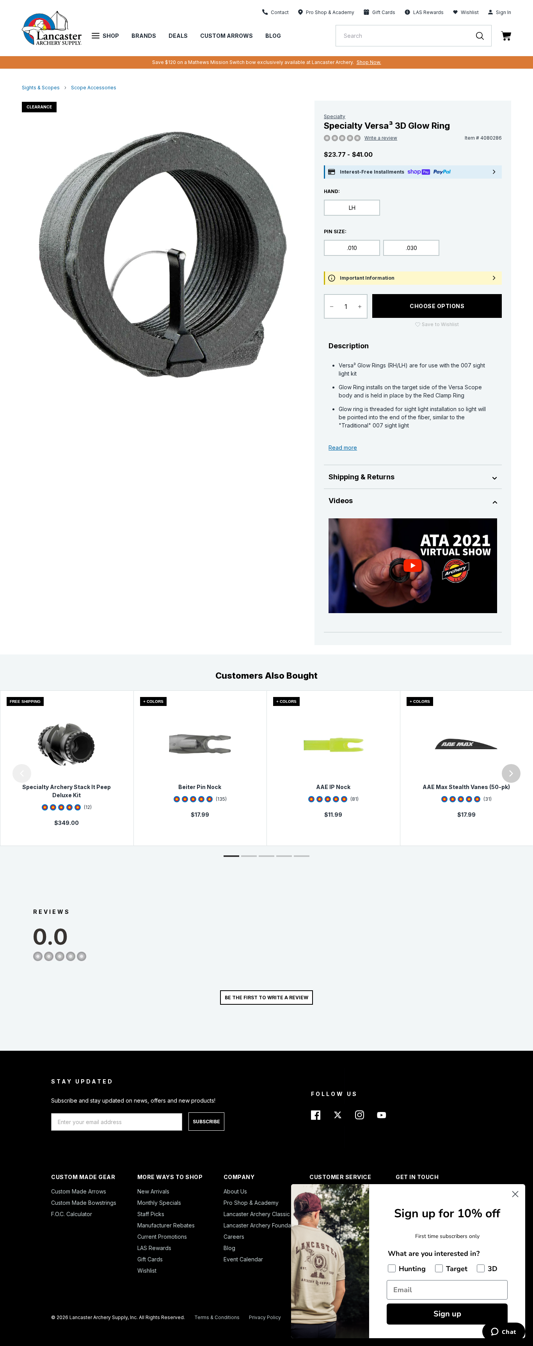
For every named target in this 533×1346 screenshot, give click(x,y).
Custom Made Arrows (78, 1191)
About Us (235, 1191)
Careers (234, 1236)
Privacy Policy (265, 1317)
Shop (111, 35)
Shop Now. (369, 62)
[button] (2, 773)
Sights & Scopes (41, 87)
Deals (178, 35)
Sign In (503, 12)
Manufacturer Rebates (166, 1225)
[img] (327, 138)
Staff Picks (150, 1214)
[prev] (21, 773)
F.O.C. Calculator (71, 1214)
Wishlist (470, 12)
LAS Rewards (154, 1248)
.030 (411, 248)
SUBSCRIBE (206, 1121)
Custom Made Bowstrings (83, 1202)
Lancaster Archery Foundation (262, 1225)
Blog (273, 35)
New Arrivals (153, 1191)
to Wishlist (440, 324)
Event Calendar (243, 1259)
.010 (352, 248)
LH (352, 207)
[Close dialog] (515, 1194)
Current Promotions (162, 1236)
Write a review (380, 138)
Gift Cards (150, 1259)
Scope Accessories (93, 87)
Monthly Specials (159, 1202)
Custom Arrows (226, 35)
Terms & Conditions (217, 1317)
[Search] (484, 35)
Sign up (447, 1314)
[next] (511, 773)
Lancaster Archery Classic (257, 1214)
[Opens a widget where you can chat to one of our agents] (503, 1332)
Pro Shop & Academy (251, 1202)
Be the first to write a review (266, 997)
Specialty (334, 116)
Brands (143, 35)
